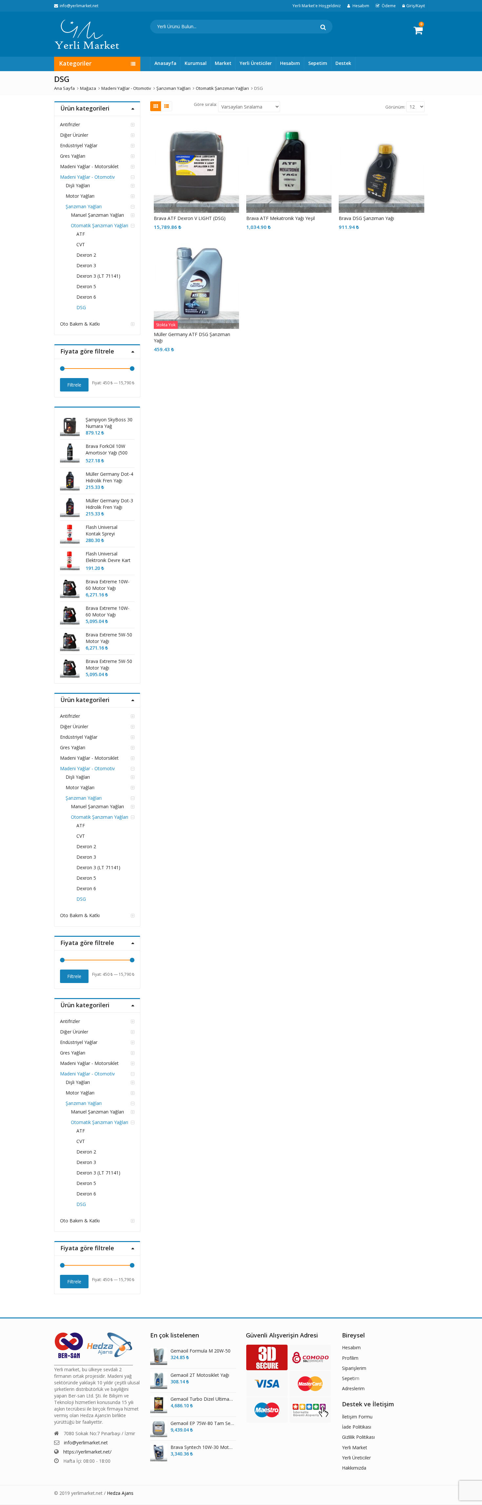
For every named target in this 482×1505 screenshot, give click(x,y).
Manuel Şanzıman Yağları (97, 215)
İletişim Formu (357, 1417)
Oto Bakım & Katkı (80, 324)
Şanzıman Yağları (84, 206)
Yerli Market (354, 1447)
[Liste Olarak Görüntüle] (166, 106)
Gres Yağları (72, 156)
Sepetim (317, 63)
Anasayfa (165, 63)
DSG (81, 307)
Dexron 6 (86, 297)
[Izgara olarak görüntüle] (155, 106)
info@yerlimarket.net (86, 1442)
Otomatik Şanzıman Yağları (99, 225)
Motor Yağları (80, 196)
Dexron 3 (86, 265)
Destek (343, 63)
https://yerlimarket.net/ (87, 1452)
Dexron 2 (86, 255)
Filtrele (74, 385)
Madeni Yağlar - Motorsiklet (89, 166)
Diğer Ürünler (74, 135)
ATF (80, 234)
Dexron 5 (86, 286)
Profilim (350, 1358)
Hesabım (290, 63)
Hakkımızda (354, 1468)
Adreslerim (353, 1388)
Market (223, 63)
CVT (80, 244)
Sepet (348, 1378)
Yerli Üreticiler (256, 63)
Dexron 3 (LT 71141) (98, 276)
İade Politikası (356, 1427)
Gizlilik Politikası (358, 1437)
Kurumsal (196, 63)
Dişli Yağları (78, 185)
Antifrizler (70, 124)
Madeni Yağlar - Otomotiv (87, 177)
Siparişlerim (354, 1368)
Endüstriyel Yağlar (78, 145)
